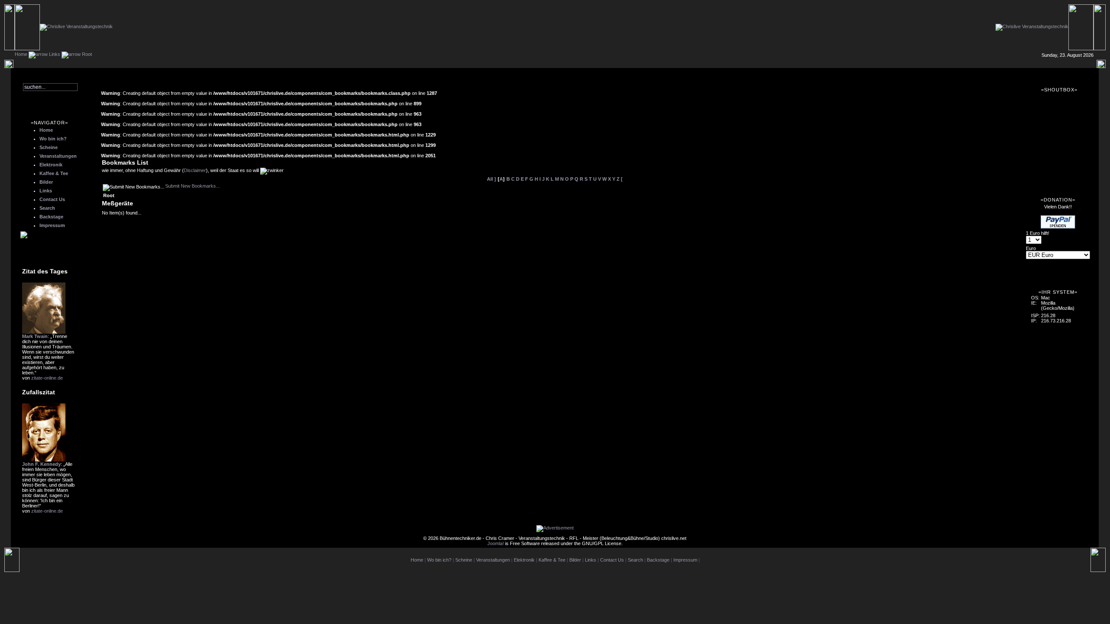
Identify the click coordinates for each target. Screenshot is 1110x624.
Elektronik (50, 164)
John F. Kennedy (41, 464)
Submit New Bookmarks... (192, 185)
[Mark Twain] (43, 332)
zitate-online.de (47, 377)
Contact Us (52, 199)
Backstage (51, 216)
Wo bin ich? (53, 138)
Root (87, 54)
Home (21, 54)
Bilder (46, 182)
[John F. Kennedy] (43, 459)
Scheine (48, 147)
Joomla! (495, 543)
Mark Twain (35, 336)
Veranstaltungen (58, 156)
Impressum (52, 225)
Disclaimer (195, 170)
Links (54, 54)
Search (47, 208)
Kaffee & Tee (53, 173)
